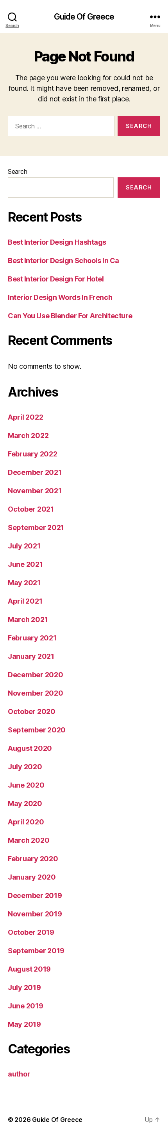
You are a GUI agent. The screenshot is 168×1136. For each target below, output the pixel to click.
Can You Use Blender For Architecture (70, 316)
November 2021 (35, 491)
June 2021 (25, 564)
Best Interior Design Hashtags (57, 242)
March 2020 (28, 840)
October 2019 (31, 932)
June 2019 (25, 1006)
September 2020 (37, 730)
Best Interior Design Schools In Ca (63, 260)
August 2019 (29, 969)
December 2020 (35, 675)
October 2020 (31, 711)
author (19, 1074)
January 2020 (32, 877)
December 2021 (35, 472)
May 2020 (25, 803)
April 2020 (26, 822)
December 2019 (35, 895)
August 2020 (30, 748)
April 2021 (25, 601)
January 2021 (31, 656)
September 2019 (36, 951)
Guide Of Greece (84, 17)
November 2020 (35, 693)
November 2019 (35, 914)
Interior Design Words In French (60, 297)
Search (17, 171)
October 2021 (31, 509)
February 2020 (33, 859)
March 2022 (28, 435)
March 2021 (28, 619)
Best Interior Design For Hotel (56, 279)
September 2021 (36, 527)
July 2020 (25, 767)
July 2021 (24, 546)
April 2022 (25, 417)
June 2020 (26, 785)
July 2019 (24, 987)
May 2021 (24, 583)
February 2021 (32, 638)
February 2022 (32, 454)
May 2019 (24, 1024)
